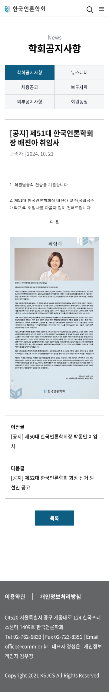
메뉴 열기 (101, 9)
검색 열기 (90, 9)
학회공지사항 (29, 72)
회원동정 (79, 101)
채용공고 (29, 87)
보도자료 (79, 87)
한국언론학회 (25, 9)
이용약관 (15, 596)
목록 (54, 518)
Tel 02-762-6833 (23, 636)
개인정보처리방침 (60, 596)
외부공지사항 (29, 101)
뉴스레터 (79, 72)
